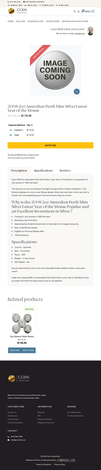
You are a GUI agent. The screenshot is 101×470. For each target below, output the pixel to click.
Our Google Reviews (75, 416)
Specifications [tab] (43, 170)
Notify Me (50, 145)
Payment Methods (45, 419)
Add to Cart (28, 350)
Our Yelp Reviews (74, 412)
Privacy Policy (13, 419)
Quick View (14, 350)
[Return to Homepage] (17, 11)
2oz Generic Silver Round (22, 336)
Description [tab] (19, 170)
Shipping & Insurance (46, 422)
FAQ (39, 416)
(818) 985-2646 (17, 436)
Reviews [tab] (65, 170)
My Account (12, 416)
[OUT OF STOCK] (56, 70)
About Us (41, 412)
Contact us (79, 33)
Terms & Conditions (15, 422)
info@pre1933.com (18, 440)
